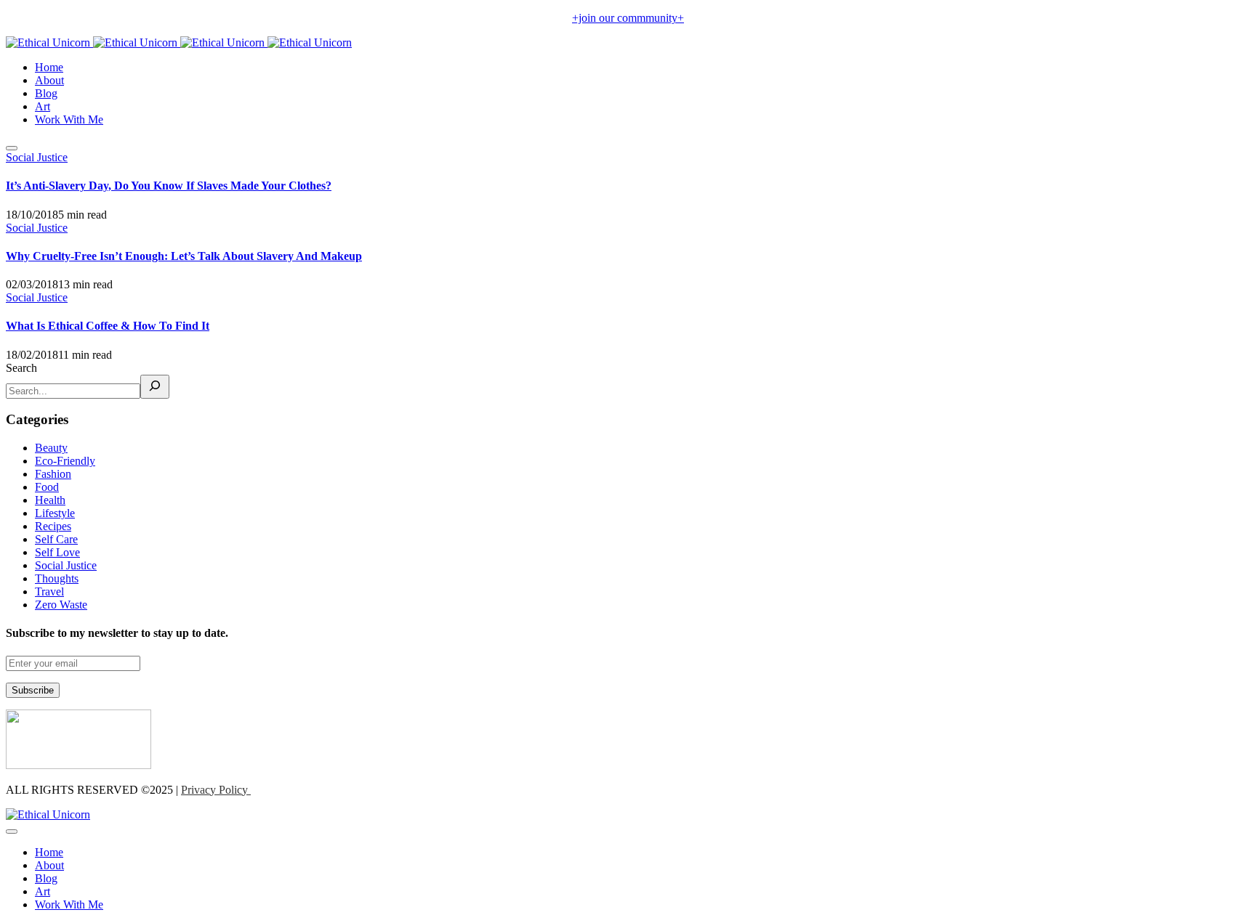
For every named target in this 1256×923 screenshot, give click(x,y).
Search (21, 368)
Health (50, 500)
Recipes (53, 526)
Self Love (57, 552)
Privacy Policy (216, 790)
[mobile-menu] (11, 148)
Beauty (51, 448)
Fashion (53, 474)
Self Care (56, 539)
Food (47, 487)
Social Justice (37, 157)
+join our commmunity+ (628, 18)
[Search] (154, 387)
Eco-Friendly (65, 461)
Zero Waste (61, 604)
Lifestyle (55, 513)
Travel (49, 591)
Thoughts (56, 578)
